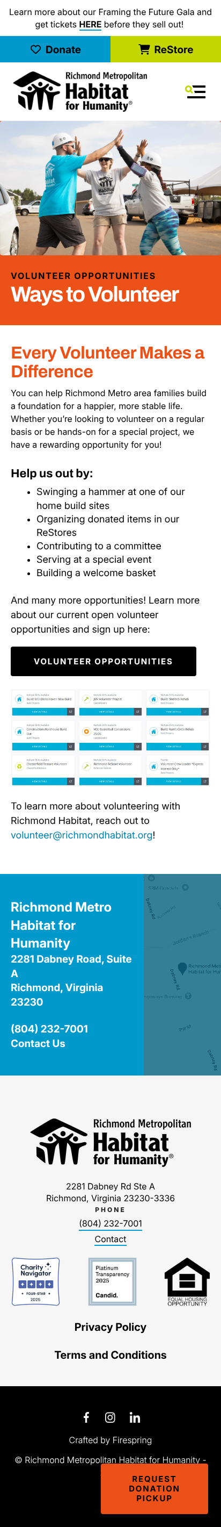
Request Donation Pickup (154, 1488)
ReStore (173, 49)
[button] (195, 92)
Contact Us (38, 1043)
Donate (63, 49)
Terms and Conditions (110, 1355)
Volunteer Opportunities (103, 661)
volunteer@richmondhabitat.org (81, 835)
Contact (110, 1239)
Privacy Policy (111, 1327)
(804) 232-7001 (110, 1223)
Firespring (132, 1440)
